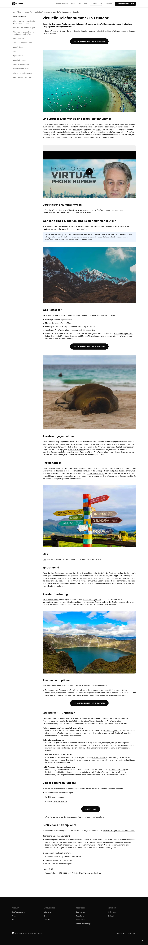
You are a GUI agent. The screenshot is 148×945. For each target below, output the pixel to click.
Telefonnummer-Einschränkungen (59, 792)
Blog (85, 4)
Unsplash (100, 817)
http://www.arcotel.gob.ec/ (90, 873)
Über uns (47, 912)
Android (76, 129)
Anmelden (108, 4)
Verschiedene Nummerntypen (24, 28)
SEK (134, 933)
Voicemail (81, 578)
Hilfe (79, 4)
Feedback (84, 745)
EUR (129, 933)
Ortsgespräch (89, 330)
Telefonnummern (18, 912)
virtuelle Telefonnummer (116, 31)
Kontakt (47, 920)
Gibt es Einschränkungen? (22, 73)
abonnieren (50, 692)
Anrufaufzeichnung (20, 60)
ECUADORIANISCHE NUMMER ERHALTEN (89, 41)
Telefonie (20, 12)
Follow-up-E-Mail (99, 757)
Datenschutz (80, 912)
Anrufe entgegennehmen (22, 43)
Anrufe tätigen (18, 47)
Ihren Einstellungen (76, 449)
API (13, 920)
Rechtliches (80, 916)
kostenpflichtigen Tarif (123, 333)
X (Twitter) (111, 912)
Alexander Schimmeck (65, 817)
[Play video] (89, 171)
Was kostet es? (18, 38)
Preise (73, 4)
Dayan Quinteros (60, 801)
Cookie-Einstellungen (84, 924)
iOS (85, 129)
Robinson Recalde (85, 817)
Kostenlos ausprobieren (125, 4)
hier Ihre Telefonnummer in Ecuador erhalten (96, 137)
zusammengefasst (111, 730)
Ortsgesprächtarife (128, 476)
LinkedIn (111, 916)
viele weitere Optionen (78, 452)
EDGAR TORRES (91, 809)
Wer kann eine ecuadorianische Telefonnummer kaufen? (24, 33)
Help (13, 12)
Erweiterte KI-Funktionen (22, 69)
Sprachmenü (18, 56)
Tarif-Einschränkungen (54, 797)
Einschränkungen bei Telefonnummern (119, 830)
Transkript (126, 733)
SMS (14, 51)
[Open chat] (143, 940)
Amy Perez (50, 817)
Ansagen (68, 578)
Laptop (99, 129)
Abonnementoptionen (21, 64)
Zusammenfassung (117, 769)
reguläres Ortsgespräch (52, 452)
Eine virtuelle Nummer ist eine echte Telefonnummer (24, 22)
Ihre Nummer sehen (95, 473)
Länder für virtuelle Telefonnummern (38, 12)
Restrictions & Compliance (22, 77)
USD (124, 933)
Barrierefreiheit (81, 920)
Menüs (52, 578)
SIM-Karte (118, 127)
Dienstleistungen (62, 4)
